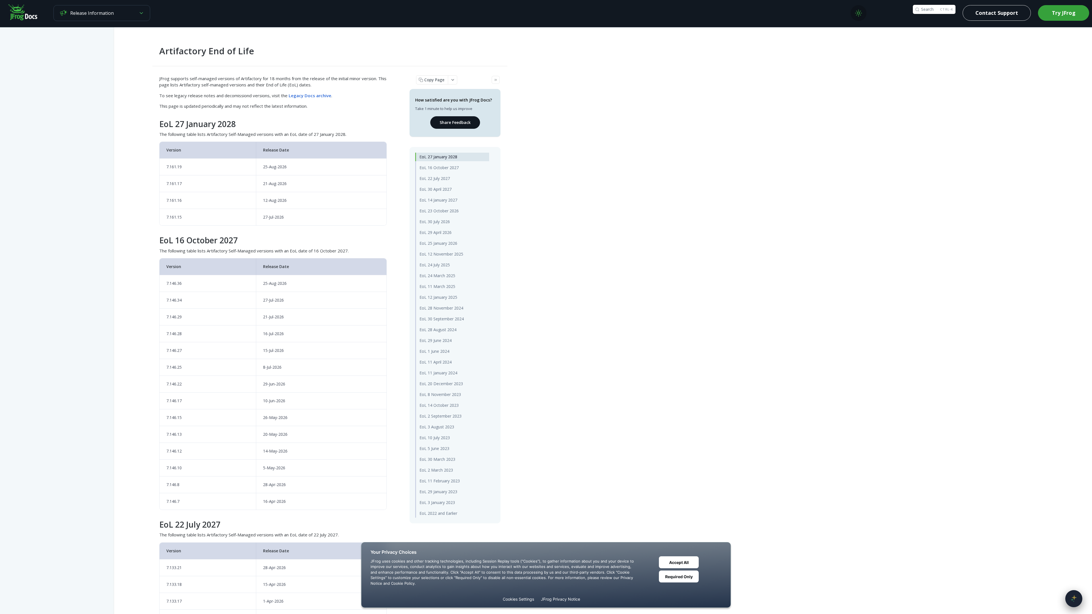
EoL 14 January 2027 (438, 200)
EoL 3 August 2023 (436, 427)
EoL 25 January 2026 (438, 243)
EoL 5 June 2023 (434, 448)
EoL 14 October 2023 (439, 405)
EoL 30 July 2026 (434, 221)
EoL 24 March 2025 (437, 275)
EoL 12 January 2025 (438, 297)
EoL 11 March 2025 (437, 286)
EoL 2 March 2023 (436, 470)
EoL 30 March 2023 (437, 459)
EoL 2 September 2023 (440, 416)
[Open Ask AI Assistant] (1073, 598)
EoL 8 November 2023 (440, 394)
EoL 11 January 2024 (438, 373)
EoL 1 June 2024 (434, 351)
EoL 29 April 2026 (435, 232)
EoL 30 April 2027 (435, 189)
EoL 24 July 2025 (434, 264)
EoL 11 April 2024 (435, 362)
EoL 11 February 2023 (439, 481)
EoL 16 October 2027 (439, 167)
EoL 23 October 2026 (439, 210)
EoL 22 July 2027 (434, 178)
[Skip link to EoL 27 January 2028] (155, 124)
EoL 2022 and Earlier (438, 513)
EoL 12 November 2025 (441, 254)
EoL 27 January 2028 (438, 156)
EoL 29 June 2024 (435, 340)
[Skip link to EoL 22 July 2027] (155, 524)
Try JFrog (1064, 12)
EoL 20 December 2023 (441, 383)
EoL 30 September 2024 (441, 318)
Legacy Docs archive (310, 95)
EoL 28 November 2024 (441, 308)
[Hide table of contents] (496, 80)
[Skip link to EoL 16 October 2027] (155, 240)
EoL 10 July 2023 (434, 437)
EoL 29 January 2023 (438, 491)
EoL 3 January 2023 (437, 502)
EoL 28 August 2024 (437, 329)
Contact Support (996, 12)
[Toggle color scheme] (858, 13)
